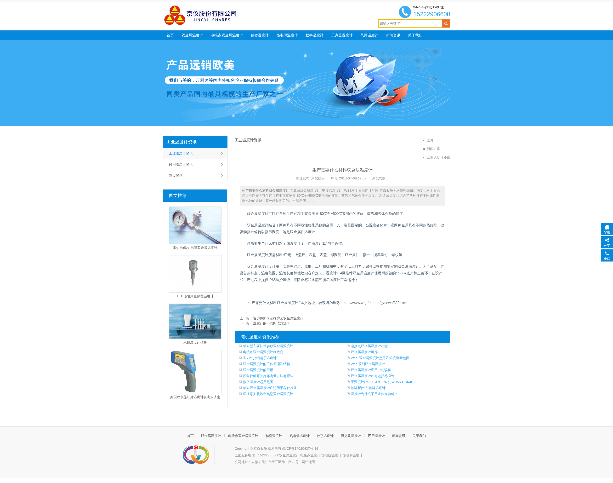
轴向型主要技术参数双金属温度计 (267, 346)
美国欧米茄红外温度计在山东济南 (195, 397)
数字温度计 (315, 35)
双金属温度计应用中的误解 (370, 370)
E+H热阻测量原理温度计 (195, 296)
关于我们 (415, 35)
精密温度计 (260, 35)
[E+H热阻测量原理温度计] (195, 274)
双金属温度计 (192, 35)
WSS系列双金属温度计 (367, 364)
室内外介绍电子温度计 (259, 358)
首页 (170, 35)
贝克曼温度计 (342, 35)
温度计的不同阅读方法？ (271, 323)
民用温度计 (369, 35)
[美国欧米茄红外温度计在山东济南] (195, 371)
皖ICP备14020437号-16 (300, 448)
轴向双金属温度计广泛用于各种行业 (269, 388)
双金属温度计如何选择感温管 (372, 376)
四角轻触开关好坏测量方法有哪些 (267, 376)
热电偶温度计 (287, 35)
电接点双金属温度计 (227, 35)
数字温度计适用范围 (257, 382)
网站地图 (308, 462)
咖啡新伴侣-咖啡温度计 (368, 388)
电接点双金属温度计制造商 (262, 352)
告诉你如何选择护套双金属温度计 (278, 318)
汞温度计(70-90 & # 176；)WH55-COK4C (382, 382)
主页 (430, 140)
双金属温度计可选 (364, 352)
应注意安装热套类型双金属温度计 (267, 394)
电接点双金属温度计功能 (369, 346)
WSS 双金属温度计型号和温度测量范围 (379, 358)
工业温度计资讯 (181, 141)
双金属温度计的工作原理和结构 (266, 364)
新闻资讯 (393, 35)
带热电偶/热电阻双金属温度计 (195, 248)
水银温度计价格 (195, 342)
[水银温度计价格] (195, 321)
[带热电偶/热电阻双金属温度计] (195, 225)
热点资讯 (175, 175)
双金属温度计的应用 (257, 370)
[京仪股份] (211, 15)
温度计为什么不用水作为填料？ (374, 394)
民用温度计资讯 (181, 164)
